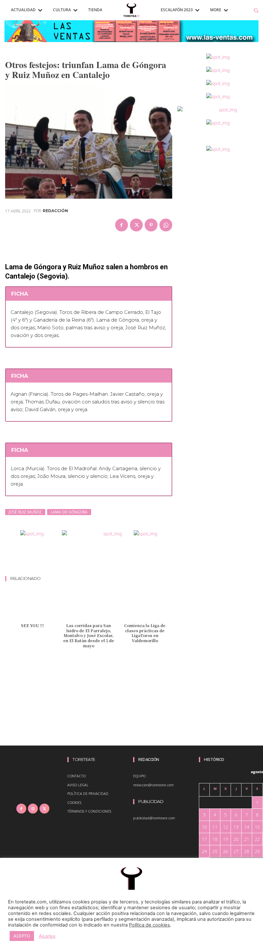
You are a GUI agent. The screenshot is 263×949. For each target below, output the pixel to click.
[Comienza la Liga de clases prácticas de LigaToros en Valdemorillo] (144, 604)
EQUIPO (139, 775)
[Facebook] (121, 225)
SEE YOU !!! (32, 625)
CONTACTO (76, 775)
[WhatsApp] (165, 225)
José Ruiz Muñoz (25, 512)
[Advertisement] (122, 557)
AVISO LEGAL (78, 784)
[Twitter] (136, 225)
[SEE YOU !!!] (32, 604)
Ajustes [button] (47, 936)
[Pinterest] (151, 225)
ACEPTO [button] (21, 935)
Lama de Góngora (69, 512)
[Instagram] (33, 809)
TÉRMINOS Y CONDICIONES (89, 811)
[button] (256, 10)
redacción (55, 211)
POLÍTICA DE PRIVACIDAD (87, 793)
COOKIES (74, 802)
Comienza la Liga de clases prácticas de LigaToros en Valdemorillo (144, 633)
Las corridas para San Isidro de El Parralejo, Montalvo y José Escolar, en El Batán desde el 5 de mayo (88, 635)
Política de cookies (149, 925)
